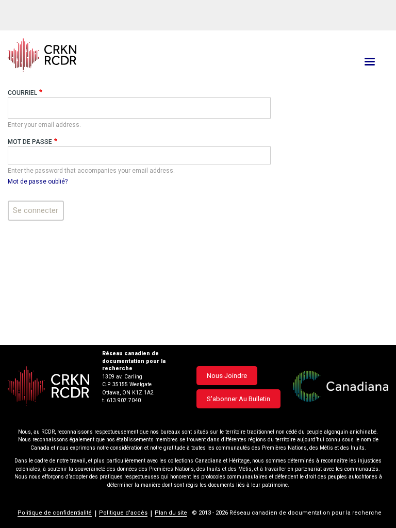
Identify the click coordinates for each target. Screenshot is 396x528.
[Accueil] (134, 55)
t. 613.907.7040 (121, 400)
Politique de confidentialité (55, 512)
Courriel (22, 92)
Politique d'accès (123, 512)
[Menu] (369, 63)
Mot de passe (30, 141)
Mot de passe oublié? (38, 181)
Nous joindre (227, 376)
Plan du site (171, 512)
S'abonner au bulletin (238, 399)
